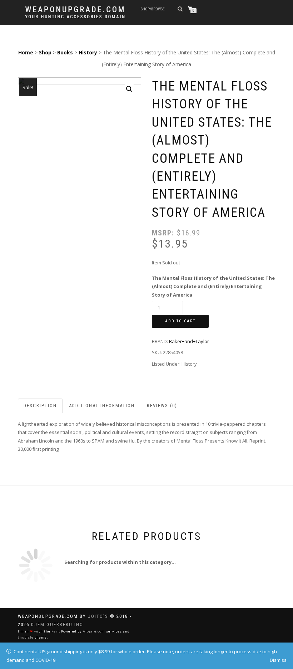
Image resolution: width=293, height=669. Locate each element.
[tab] (40, 406)
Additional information (102, 405)
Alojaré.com (94, 631)
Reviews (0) (162, 405)
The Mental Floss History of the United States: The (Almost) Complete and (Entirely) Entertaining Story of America (213, 286)
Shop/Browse (153, 9)
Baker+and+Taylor (189, 341)
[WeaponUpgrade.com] (75, 12)
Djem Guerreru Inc (57, 624)
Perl (55, 631)
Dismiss (278, 660)
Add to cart (180, 321)
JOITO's (98, 616)
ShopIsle (26, 637)
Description (40, 405)
